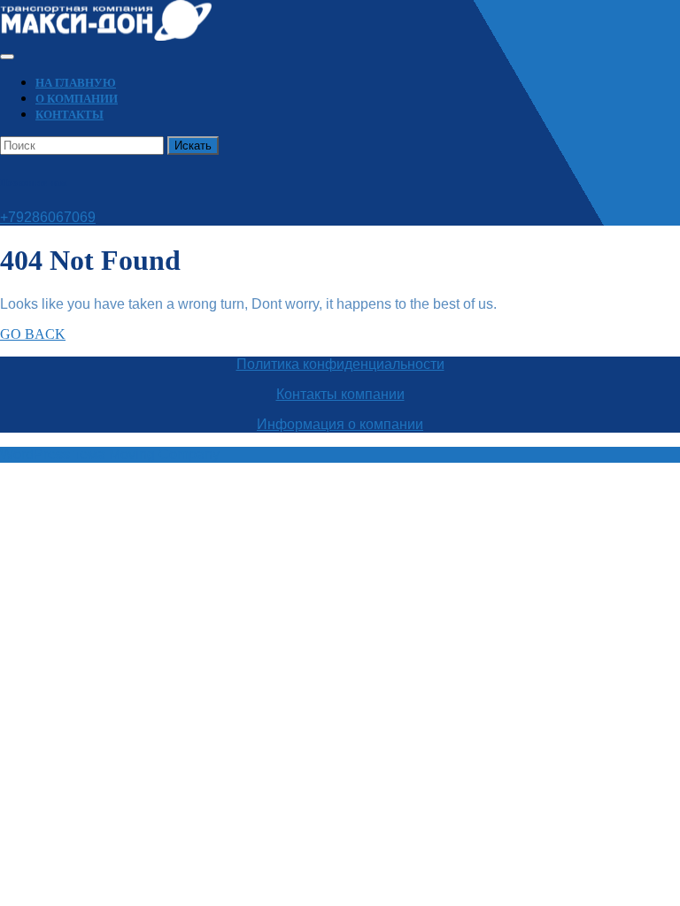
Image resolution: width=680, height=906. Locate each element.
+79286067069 (48, 217)
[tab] (7, 56)
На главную (75, 82)
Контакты (69, 114)
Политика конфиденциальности (340, 364)
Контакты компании (340, 394)
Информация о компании (340, 424)
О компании (76, 98)
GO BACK (33, 334)
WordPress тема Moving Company (110, 454)
